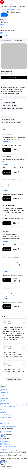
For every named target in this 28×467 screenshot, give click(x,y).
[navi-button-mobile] (1, 37)
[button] (1, 32)
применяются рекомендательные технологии (13, 451)
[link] (2, 29)
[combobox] (3, 464)
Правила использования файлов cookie (11, 12)
